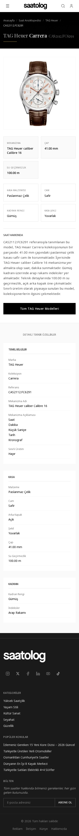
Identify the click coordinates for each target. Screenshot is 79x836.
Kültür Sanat (11, 713)
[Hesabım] (71, 6)
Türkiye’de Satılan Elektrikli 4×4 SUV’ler (29, 770)
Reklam (17, 829)
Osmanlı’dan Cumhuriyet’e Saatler (26, 757)
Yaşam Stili (10, 707)
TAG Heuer (51, 20)
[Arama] (63, 6)
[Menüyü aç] (7, 6)
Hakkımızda (59, 829)
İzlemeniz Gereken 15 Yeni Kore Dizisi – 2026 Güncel (39, 745)
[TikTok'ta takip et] (58, 673)
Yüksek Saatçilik (14, 701)
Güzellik (8, 726)
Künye (43, 829)
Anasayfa (9, 20)
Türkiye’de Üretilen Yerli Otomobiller (27, 751)
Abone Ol (65, 802)
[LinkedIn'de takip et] (38, 673)
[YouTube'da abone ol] (48, 673)
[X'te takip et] (17, 673)
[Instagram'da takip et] (7, 673)
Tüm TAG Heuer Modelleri (39, 309)
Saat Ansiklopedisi (30, 20)
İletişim (31, 829)
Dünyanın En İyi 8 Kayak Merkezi (25, 764)
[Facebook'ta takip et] (28, 673)
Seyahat (9, 720)
